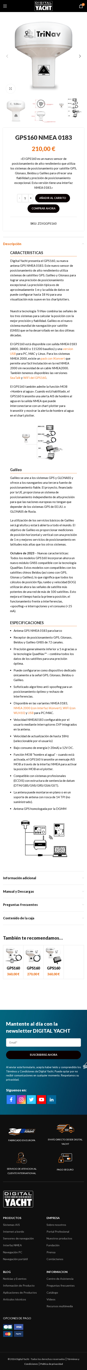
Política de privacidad (51, 1363)
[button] (16, 951)
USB (31, 713)
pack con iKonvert (53, 358)
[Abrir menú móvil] (5, 6)
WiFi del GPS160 (34, 377)
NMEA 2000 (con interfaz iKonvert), (38, 708)
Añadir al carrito (52, 198)
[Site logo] (43, 5)
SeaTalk (15, 377)
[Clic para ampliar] (10, 88)
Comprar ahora (43, 208)
